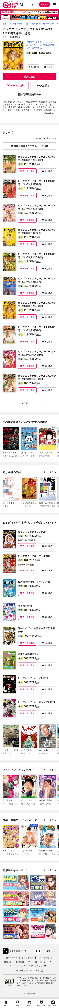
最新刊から (51, 138)
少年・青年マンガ (34, 48)
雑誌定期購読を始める (29, 94)
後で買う (51, 67)
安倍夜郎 (39, 42)
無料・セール (53, 1005)
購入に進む (29, 76)
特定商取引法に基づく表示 (29, 970)
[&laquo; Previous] (14, 403)
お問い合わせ (43, 958)
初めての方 (41, 1005)
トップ (5, 1005)
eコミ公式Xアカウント (17, 951)
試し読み (45, 85)
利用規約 (20, 962)
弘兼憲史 (30, 42)
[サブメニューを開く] (54, 4)
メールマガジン (49, 951)
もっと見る (48, 472)
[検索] (22, 4)
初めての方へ (12, 958)
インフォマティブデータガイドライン (25, 966)
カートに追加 (17, 85)
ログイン (31, 4)
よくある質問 (27, 958)
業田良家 (47, 45)
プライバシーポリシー (39, 962)
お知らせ (8, 962)
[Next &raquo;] (44, 403)
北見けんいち (35, 45)
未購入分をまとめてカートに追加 (31, 146)
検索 (17, 1005)
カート (29, 1006)
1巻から (38, 138)
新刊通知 (35, 67)
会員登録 (45, 4)
